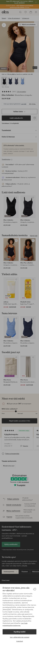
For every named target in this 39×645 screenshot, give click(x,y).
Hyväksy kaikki (19, 632)
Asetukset (19, 641)
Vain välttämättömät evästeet (19, 637)
